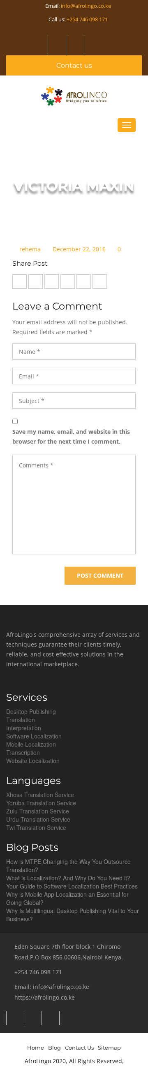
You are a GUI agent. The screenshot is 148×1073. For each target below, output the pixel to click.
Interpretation (23, 728)
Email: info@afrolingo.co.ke (51, 987)
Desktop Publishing (31, 711)
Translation (20, 719)
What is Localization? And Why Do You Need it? (68, 878)
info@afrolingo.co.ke (86, 5)
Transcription (23, 752)
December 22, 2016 (79, 249)
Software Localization (34, 736)
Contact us (74, 65)
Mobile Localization (31, 744)
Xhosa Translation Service (40, 795)
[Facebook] (92, 45)
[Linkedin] (74, 45)
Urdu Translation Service (38, 819)
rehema (30, 249)
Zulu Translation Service (37, 811)
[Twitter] (56, 45)
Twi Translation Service (36, 827)
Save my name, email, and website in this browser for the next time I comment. (71, 436)
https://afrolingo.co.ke (44, 997)
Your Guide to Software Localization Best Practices (72, 886)
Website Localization (33, 760)
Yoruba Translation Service (41, 803)
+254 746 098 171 (87, 19)
